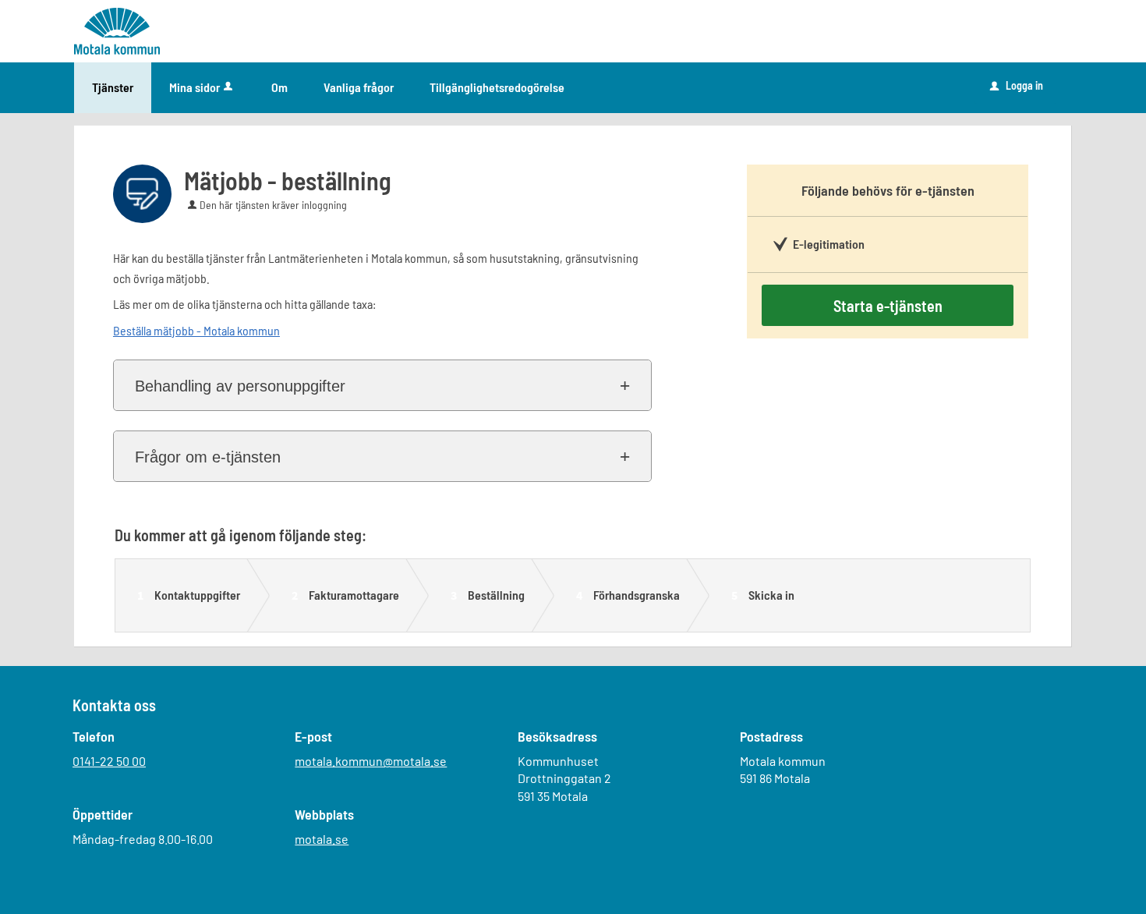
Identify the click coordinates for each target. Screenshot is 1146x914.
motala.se (321, 838)
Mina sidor (194, 87)
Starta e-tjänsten (888, 305)
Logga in (1016, 85)
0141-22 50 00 (109, 760)
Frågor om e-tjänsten (208, 457)
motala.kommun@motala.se (371, 760)
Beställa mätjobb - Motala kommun (196, 330)
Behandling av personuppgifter (240, 386)
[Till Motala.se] (117, 30)
